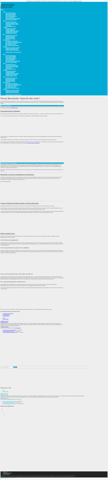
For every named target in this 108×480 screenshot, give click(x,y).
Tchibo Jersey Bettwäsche (8, 313)
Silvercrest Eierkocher (13, 18)
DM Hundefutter (10, 38)
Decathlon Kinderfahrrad (13, 42)
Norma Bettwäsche (11, 51)
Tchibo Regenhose (11, 28)
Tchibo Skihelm (10, 29)
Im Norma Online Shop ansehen (33, 142)
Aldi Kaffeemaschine (12, 23)
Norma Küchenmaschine (13, 47)
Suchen (15, 367)
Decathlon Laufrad (11, 43)
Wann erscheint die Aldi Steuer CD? (10, 332)
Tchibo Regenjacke (11, 33)
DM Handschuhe (10, 37)
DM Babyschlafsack (11, 35)
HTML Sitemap (6, 474)
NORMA (5, 46)
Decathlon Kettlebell (12, 45)
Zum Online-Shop (14, 107)
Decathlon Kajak (11, 44)
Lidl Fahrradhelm (11, 16)
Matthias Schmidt (3, 322)
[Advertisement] (32, 126)
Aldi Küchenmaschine (12, 24)
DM (4, 34)
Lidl (4, 11)
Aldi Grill (9, 25)
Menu (2, 9)
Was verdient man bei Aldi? (8, 331)
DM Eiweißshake (10, 36)
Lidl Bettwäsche (10, 13)
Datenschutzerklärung (7, 473)
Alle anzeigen (18, 327)
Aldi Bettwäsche (11, 22)
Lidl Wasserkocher (11, 19)
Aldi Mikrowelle (11, 26)
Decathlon (6, 39)
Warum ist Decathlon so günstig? (9, 330)
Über (4, 318)
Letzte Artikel (5, 319)
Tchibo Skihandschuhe (12, 30)
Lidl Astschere (10, 17)
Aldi (4, 20)
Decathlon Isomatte (12, 41)
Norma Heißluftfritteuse (13, 52)
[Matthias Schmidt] (4, 321)
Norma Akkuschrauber (12, 50)
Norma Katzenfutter (12, 48)
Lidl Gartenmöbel (11, 14)
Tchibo (5, 27)
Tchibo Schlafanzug (12, 32)
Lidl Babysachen (10, 15)
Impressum (5, 471)
